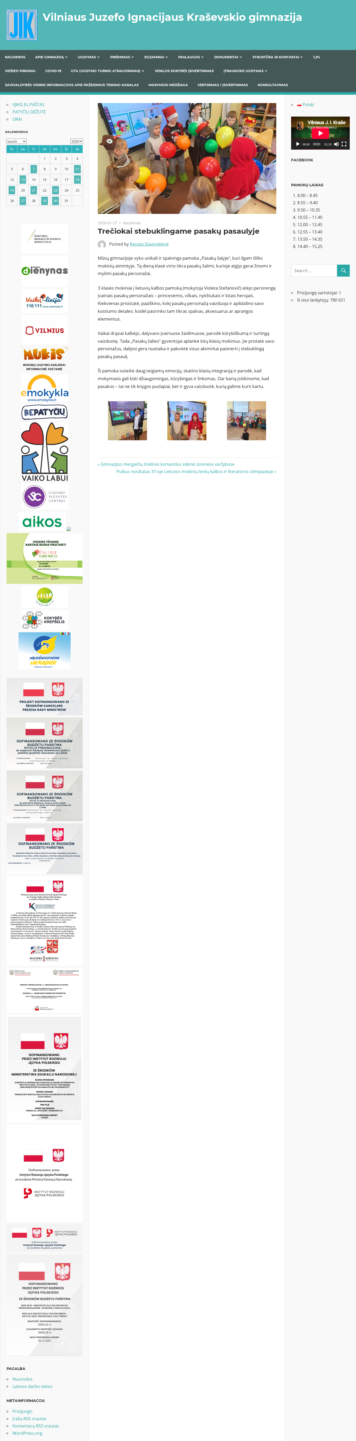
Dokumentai (226, 57)
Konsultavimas (273, 85)
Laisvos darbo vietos (33, 1386)
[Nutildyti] (336, 144)
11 (77, 169)
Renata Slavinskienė (149, 244)
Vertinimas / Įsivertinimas (223, 85)
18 (77, 179)
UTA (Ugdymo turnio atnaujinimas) (105, 71)
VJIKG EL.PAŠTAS (28, 104)
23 (55, 190)
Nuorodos (23, 1379)
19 (12, 190)
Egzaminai (154, 57)
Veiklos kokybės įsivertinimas (184, 71)
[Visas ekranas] (344, 144)
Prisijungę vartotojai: (318, 293)
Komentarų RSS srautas (36, 1426)
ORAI (17, 119)
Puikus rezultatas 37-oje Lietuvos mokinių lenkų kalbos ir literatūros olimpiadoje (194, 471)
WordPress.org (27, 1433)
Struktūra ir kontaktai (276, 57)
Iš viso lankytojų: (313, 300)
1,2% (316, 57)
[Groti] (297, 144)
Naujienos (15, 57)
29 (44, 200)
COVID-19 (53, 71)
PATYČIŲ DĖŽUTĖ (29, 112)
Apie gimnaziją (49, 57)
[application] (320, 133)
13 (23, 179)
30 (55, 200)
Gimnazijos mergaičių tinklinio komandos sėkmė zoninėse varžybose (167, 464)
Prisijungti (22, 1411)
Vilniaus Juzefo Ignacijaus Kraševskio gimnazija (172, 17)
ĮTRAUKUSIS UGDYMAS (243, 71)
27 (23, 200)
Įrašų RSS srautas (30, 1418)
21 (33, 190)
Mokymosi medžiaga (168, 85)
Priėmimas (120, 57)
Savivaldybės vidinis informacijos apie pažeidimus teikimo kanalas (72, 85)
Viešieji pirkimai (20, 71)
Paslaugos (189, 57)
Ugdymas (87, 57)
